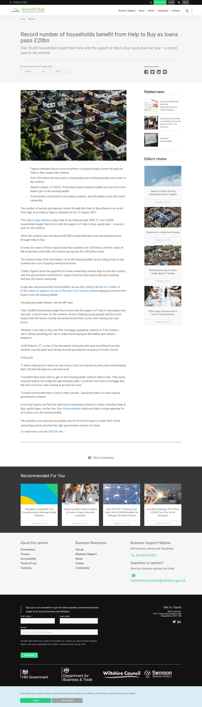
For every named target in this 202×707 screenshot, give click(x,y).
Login (171, 2)
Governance (28, 549)
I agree (36, 700)
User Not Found (30, 66)
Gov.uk (80, 549)
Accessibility (28, 558)
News (141, 10)
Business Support (126, 10)
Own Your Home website (66, 408)
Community (163, 10)
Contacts (176, 10)
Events (151, 10)
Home (23, 19)
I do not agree (67, 700)
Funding (28, 71)
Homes (58, 71)
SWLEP (185, 2)
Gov (43, 71)
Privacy (25, 554)
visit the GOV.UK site (50, 431)
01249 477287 (20, 2)
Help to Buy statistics (39, 220)
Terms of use (29, 563)
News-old (31, 19)
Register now (160, 2)
